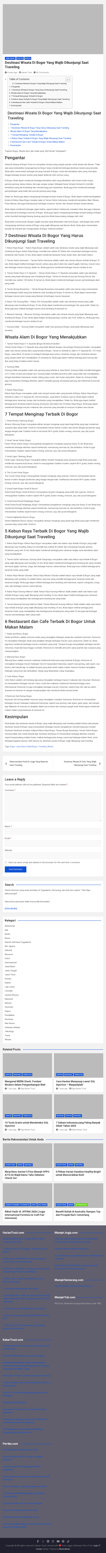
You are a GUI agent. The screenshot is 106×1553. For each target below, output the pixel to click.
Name (8, 826)
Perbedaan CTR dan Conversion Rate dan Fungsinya (26, 1375)
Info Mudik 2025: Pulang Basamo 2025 (20, 1450)
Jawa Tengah (11, 970)
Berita (7, 934)
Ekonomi (9, 954)
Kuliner (8, 982)
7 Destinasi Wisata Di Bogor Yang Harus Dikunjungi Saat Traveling (39, 90)
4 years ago (12, 72)
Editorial (8, 950)
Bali (6, 930)
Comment (10, 790)
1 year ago (11, 1088)
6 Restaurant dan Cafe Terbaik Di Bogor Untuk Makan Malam (36, 102)
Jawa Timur (10, 974)
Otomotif (9, 1007)
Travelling (42, 746)
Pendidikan (9, 1015)
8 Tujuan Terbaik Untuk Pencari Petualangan (22, 1503)
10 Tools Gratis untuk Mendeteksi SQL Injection (24, 1308)
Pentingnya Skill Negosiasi (14, 1402)
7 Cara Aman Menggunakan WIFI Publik (20, 1288)
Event (7, 958)
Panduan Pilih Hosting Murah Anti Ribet (20, 1510)
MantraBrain (64, 1549)
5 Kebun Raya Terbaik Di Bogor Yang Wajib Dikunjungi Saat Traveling (40, 99)
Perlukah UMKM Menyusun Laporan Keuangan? (24, 1355)
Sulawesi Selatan (12, 1027)
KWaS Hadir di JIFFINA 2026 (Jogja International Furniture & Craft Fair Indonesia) (25, 1214)
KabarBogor (32, 746)
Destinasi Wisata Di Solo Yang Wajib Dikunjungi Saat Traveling (80, 763)
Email (8, 838)
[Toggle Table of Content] (66, 79)
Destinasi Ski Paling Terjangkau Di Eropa (21, 1517)
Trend (7, 1035)
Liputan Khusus (12, 995)
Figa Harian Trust (27, 1088)
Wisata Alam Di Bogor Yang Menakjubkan (28, 93)
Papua (7, 1011)
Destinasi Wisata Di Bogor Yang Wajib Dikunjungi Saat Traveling (41, 83)
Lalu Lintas (10, 987)
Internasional (11, 962)
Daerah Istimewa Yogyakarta (18, 942)
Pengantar (15, 87)
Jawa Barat (10, 58)
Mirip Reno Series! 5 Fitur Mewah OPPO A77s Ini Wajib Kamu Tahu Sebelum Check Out (27, 1175)
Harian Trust (26, 72)
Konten (20, 58)
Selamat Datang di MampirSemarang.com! (74, 1286)
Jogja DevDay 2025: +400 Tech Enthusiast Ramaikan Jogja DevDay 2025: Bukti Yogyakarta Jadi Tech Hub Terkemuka (26, 1298)
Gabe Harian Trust (79, 1130)
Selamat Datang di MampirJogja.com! (71, 1249)
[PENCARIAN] (11, 908)
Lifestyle (9, 991)
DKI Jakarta (10, 946)
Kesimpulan (16, 105)
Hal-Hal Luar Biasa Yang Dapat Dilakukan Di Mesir (25, 1486)
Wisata (28, 58)
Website (8, 850)
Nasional (9, 999)
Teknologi (9, 1031)
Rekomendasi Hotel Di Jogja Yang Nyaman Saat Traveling (29, 763)
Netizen (8, 1003)
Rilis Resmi (10, 1023)
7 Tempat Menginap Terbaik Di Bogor (27, 96)
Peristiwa (9, 1019)
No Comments (42, 72)
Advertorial (10, 926)
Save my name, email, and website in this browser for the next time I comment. (44, 862)
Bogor (12, 746)
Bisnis (7, 938)
